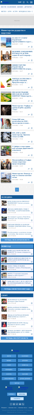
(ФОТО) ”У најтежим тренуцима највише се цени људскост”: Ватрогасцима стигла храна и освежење (17, 275)
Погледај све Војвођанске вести (17, 240)
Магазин (25, 374)
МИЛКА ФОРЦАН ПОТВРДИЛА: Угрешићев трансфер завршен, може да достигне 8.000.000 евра (17, 309)
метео (3, 11)
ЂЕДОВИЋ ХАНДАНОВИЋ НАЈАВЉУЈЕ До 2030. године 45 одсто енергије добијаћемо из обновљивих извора (17, 56)
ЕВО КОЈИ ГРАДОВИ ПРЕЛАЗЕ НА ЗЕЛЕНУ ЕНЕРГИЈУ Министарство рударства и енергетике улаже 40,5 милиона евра (17, 96)
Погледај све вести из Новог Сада (17, 289)
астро (15, 11)
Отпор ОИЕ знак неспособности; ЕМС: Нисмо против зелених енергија (17, 124)
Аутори (30, 407)
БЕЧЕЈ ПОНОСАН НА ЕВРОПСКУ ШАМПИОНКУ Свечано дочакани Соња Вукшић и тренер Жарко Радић (17, 203)
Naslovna (17, 398)
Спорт (9, 365)
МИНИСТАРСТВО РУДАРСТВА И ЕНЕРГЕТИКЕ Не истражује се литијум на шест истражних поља (17, 69)
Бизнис (20, 7)
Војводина (9, 369)
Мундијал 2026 (25, 11)
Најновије (11, 7)
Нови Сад (25, 365)
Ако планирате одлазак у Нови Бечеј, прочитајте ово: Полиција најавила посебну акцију (17, 218)
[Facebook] (11, 404)
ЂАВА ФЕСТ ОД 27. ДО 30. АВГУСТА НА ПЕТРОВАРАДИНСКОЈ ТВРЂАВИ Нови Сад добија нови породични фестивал (17, 283)
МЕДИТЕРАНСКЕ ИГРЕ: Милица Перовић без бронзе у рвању (17, 324)
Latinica (11, 394)
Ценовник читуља (22, 407)
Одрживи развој (25, 369)
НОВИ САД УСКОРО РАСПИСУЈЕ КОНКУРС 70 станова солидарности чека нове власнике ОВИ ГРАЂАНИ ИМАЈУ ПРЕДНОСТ (17, 252)
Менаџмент (4, 407)
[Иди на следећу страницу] (17, 189)
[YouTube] (20, 404)
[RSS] (23, 404)
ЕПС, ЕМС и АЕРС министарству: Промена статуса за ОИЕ (17, 137)
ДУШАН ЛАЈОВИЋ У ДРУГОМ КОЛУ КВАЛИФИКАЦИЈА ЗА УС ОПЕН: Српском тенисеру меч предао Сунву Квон (17, 332)
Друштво (28, 7)
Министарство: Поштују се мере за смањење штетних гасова (17, 178)
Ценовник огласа (13, 407)
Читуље (17, 383)
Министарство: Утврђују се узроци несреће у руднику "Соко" (17, 110)
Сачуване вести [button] (24, 2)
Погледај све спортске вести (17, 338)
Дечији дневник (25, 378)
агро (10, 11)
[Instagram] (14, 404)
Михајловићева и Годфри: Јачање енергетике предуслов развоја (17, 164)
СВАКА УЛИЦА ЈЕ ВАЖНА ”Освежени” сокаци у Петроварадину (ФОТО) (17, 267)
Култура (9, 374)
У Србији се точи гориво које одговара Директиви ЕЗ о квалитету (17, 151)
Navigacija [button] (31, 2)
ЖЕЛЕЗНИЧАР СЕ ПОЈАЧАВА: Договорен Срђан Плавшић (17, 301)
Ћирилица (22, 394)
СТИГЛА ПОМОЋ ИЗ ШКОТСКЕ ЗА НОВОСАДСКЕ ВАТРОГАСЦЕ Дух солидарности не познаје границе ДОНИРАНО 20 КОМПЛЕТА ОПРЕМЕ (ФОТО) (17, 260)
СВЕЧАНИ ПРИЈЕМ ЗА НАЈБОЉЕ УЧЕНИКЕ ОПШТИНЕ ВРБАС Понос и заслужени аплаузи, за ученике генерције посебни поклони (17, 226)
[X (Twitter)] (17, 404)
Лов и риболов (9, 378)
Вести (3, 7)
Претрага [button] (27, 2)
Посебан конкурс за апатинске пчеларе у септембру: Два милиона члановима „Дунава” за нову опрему (17, 234)
